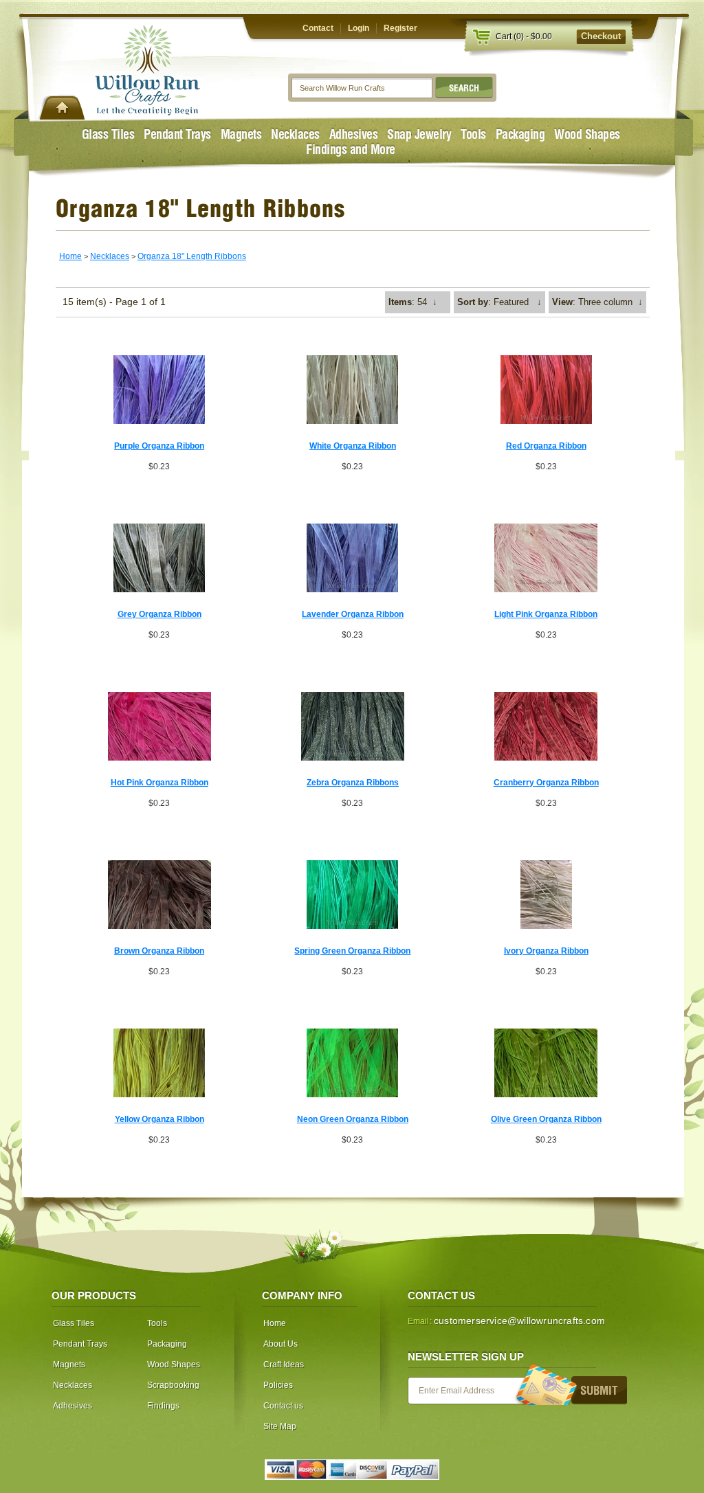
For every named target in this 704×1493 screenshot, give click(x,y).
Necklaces (295, 134)
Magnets (241, 134)
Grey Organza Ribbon (159, 614)
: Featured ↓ (499, 302)
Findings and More (350, 149)
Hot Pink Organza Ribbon (159, 782)
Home (70, 256)
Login (358, 28)
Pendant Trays (177, 134)
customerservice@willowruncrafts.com (519, 1320)
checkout (601, 36)
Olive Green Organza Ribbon (546, 1119)
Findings (163, 1406)
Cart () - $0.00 (524, 36)
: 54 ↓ (412, 302)
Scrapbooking (173, 1385)
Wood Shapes (587, 134)
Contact (317, 28)
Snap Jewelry (419, 134)
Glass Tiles (108, 134)
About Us (280, 1344)
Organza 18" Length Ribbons (192, 256)
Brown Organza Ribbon (159, 951)
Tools (473, 134)
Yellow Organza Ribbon (159, 1119)
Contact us (283, 1406)
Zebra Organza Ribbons (353, 782)
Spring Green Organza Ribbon (352, 951)
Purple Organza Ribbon (159, 446)
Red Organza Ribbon (546, 446)
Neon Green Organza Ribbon (352, 1119)
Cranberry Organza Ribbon (546, 782)
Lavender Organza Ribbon (353, 614)
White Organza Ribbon (352, 446)
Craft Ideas (283, 1364)
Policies (278, 1385)
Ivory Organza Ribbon (546, 951)
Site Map (279, 1426)
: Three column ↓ (597, 302)
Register (400, 28)
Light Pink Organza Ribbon (545, 614)
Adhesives (353, 134)
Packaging (520, 134)
